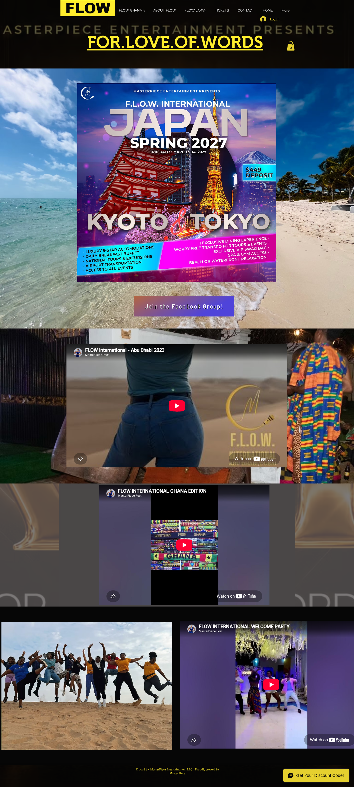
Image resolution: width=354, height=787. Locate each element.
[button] (291, 45)
